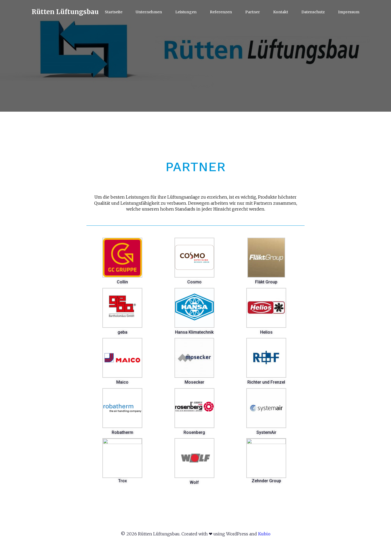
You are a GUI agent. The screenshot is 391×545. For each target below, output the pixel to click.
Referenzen (221, 12)
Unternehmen (149, 12)
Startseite (113, 12)
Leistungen (186, 12)
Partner (252, 12)
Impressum (348, 12)
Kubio (264, 533)
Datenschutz (313, 12)
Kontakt (280, 12)
